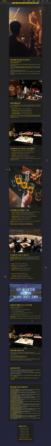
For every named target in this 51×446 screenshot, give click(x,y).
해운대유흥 (4, 1)
